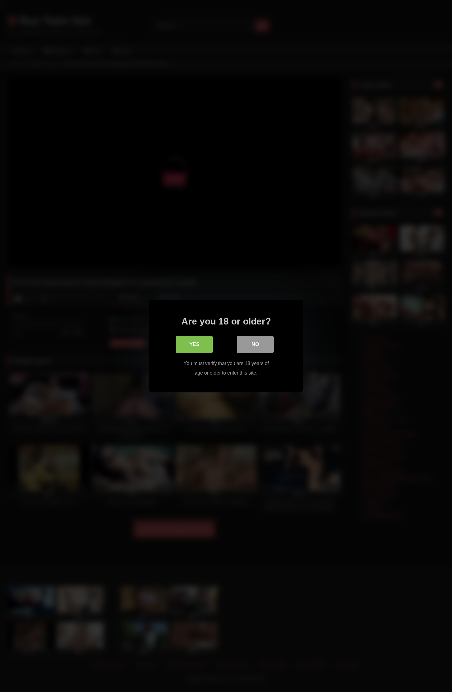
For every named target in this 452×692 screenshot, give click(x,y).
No (255, 344)
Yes (194, 344)
